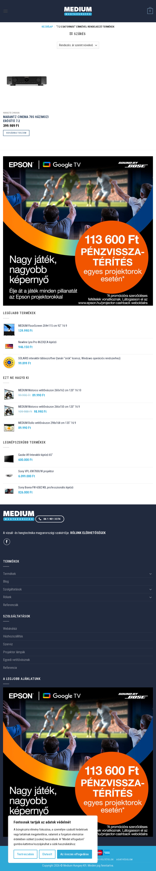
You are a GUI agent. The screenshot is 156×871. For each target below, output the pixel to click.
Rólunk (7, 597)
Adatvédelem (124, 859)
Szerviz (8, 644)
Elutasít (47, 854)
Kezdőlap (47, 26)
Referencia (10, 668)
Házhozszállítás (13, 636)
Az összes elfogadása (74, 854)
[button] (5, 11)
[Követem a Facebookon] (6, 541)
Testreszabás (25, 854)
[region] (53, 839)
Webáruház (10, 629)
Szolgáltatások (12, 589)
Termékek (9, 574)
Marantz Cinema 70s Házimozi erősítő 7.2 (26, 119)
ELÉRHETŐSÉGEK (94, 533)
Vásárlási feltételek (100, 859)
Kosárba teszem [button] (16, 132)
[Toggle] (150, 573)
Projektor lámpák (14, 652)
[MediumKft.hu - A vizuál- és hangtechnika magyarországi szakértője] (78, 11)
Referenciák (10, 605)
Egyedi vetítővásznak (16, 660)
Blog (6, 581)
